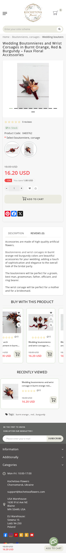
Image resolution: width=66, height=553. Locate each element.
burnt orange (22, 414)
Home (6, 37)
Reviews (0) (37, 233)
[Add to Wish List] (31, 312)
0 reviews (26, 121)
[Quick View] (32, 325)
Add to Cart (54, 548)
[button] (11, 108)
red (32, 414)
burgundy (40, 414)
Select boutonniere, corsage (23, 137)
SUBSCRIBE (55, 438)
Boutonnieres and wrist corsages (24, 252)
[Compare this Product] (31, 318)
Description (16, 233)
